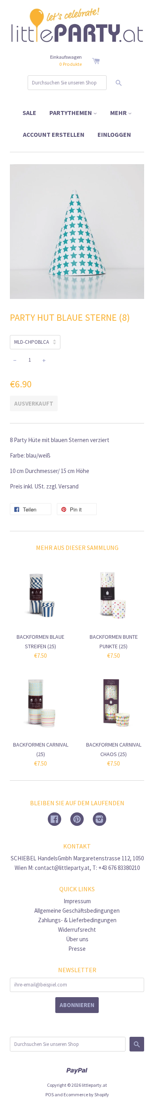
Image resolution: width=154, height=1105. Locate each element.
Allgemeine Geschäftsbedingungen (77, 910)
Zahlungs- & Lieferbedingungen (77, 920)
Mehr (119, 113)
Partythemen (71, 113)
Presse (77, 948)
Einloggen (114, 134)
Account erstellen (54, 134)
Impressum (77, 901)
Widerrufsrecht (77, 929)
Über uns (77, 939)
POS (49, 1094)
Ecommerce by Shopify (86, 1094)
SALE (29, 113)
